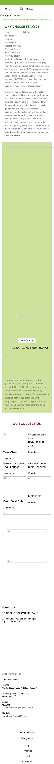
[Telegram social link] (33, 2)
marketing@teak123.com (21, 708)
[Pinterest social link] (27, 2)
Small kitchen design (11, 674)
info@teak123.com (18, 716)
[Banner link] (27, 15)
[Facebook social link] (21, 2)
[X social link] (24, 2)
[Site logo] (27, 9)
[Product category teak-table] (27, 471)
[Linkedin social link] (30, 2)
